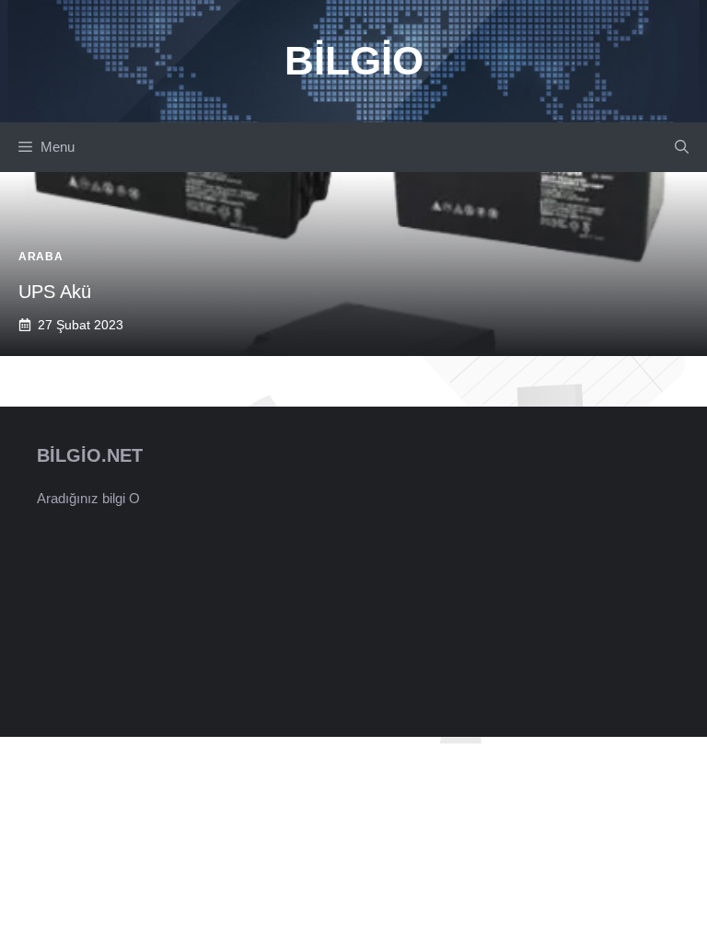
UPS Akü (54, 291)
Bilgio (353, 60)
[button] (681, 147)
